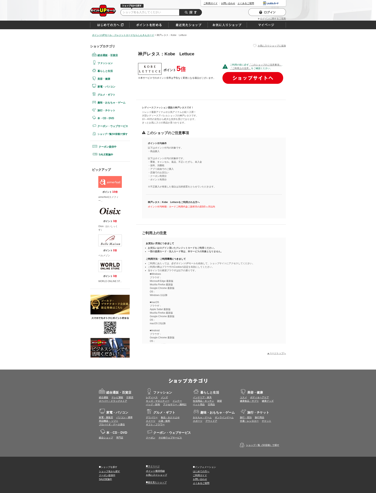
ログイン (267, 12)
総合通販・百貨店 (108, 55)
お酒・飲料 (164, 421)
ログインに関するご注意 (273, 18)
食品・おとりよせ (170, 417)
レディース (152, 397)
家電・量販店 (106, 417)
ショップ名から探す (109, 471)
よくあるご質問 (246, 3)
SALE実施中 (106, 154)
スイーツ (150, 421)
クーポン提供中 (108, 146)
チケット (266, 421)
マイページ (153, 466)
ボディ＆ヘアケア (259, 397)
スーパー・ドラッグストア (113, 401)
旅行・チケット (106, 110)
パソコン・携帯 (124, 417)
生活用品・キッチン (203, 401)
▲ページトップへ (276, 353)
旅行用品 (259, 417)
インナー (177, 401)
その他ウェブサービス (170, 437)
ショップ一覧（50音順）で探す (262, 445)
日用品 (211, 404)
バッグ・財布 (153, 404)
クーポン (150, 437)
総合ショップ (106, 437)
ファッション (105, 63)
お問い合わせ (228, 3)
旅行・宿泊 (246, 417)
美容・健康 (104, 78)
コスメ (243, 397)
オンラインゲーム (224, 417)
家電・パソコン (106, 86)
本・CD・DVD (106, 118)
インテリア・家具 (202, 397)
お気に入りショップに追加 (272, 45)
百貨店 (129, 397)
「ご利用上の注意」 (240, 68)
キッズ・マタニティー (157, 401)
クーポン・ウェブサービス (113, 126)
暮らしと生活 (105, 70)
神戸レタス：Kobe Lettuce (103, 10)
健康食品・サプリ (249, 401)
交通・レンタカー (249, 421)
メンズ (164, 397)
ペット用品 (199, 404)
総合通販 (103, 397)
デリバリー (152, 417)
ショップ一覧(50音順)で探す (113, 134)
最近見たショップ (156, 482)
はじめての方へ (109, 25)
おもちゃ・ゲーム (202, 417)
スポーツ (197, 421)
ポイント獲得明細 (155, 471)
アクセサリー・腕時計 (175, 404)
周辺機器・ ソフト (108, 421)
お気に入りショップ (156, 475)
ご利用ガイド (210, 3)
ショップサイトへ (252, 78)
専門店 (119, 437)
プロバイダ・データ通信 (112, 424)
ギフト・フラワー (155, 424)
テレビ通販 (117, 397)
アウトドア (211, 421)
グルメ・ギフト (106, 94)
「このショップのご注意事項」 (265, 64)
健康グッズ (268, 401)
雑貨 (219, 401)
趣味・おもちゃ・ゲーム (112, 102)
